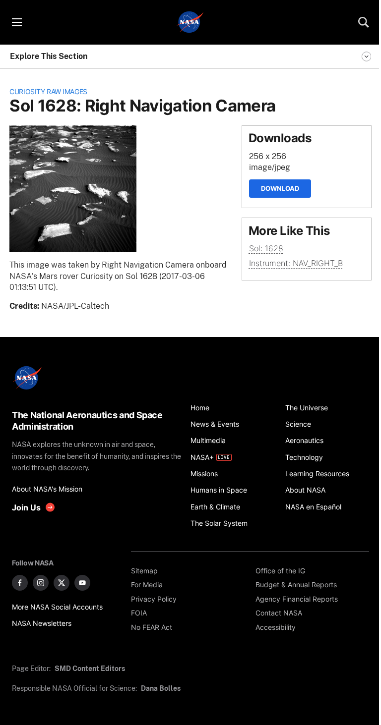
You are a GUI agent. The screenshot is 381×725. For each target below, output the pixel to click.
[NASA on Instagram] (41, 583)
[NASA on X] (61, 583)
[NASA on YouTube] (82, 583)
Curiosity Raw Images (48, 91)
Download (280, 188)
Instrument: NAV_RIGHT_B (296, 263)
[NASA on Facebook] (20, 583)
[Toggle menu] (16, 22)
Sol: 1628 (266, 248)
